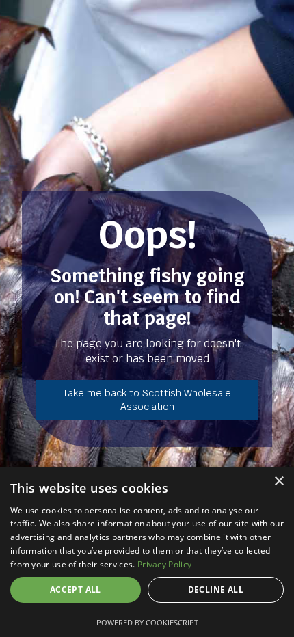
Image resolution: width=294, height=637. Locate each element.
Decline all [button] (215, 589)
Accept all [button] (75, 589)
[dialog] (147, 552)
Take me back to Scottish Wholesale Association (147, 400)
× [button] (278, 481)
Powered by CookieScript (147, 622)
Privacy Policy (164, 564)
